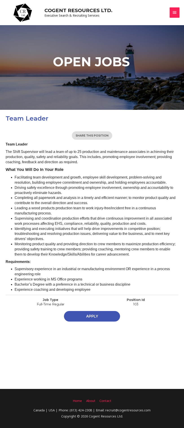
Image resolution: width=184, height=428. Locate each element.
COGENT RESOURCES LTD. (78, 10)
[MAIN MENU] (175, 12)
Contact (105, 400)
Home (77, 400)
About (90, 400)
